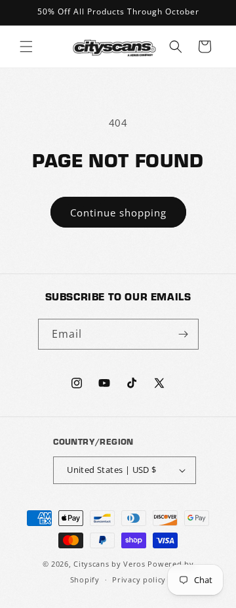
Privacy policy (139, 579)
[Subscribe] (183, 334)
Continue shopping (118, 212)
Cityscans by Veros (109, 564)
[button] (26, 46)
